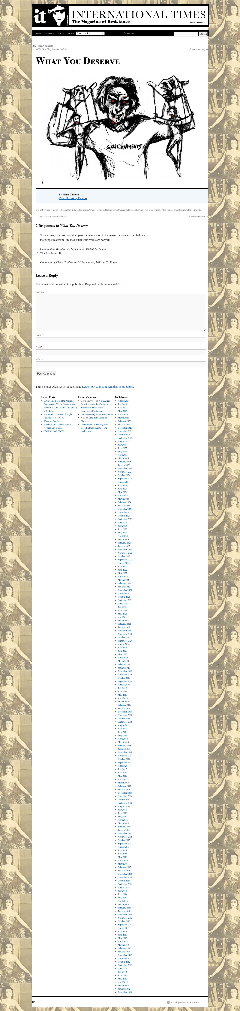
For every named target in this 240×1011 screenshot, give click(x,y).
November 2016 (125, 796)
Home (39, 33)
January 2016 (124, 829)
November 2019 (125, 674)
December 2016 (125, 792)
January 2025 (124, 464)
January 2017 (124, 789)
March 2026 (123, 417)
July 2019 (122, 687)
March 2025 (123, 458)
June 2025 (122, 447)
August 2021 (124, 603)
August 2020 (124, 643)
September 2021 (125, 600)
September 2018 (125, 721)
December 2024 (125, 468)
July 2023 (122, 525)
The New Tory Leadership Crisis (52, 49)
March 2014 (123, 904)
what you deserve (169, 209)
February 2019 (124, 704)
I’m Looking (98, 410)
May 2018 (122, 735)
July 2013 (122, 931)
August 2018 (124, 725)
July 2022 (122, 566)
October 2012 (124, 961)
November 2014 (125, 877)
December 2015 (125, 833)
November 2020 (125, 633)
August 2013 (124, 927)
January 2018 (124, 748)
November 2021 (125, 593)
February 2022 (124, 583)
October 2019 (124, 677)
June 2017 (122, 772)
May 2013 (122, 937)
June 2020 (122, 650)
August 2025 (124, 441)
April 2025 (123, 454)
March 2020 (123, 660)
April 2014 (123, 900)
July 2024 (122, 485)
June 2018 (122, 731)
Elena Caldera (119, 209)
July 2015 (122, 850)
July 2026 (122, 404)
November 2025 (125, 431)
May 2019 (122, 694)
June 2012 (122, 975)
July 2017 (122, 769)
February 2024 (124, 502)
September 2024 (125, 478)
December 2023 (125, 508)
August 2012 (124, 968)
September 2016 (125, 802)
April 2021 (123, 616)
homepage (83, 209)
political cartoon (133, 209)
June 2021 (122, 610)
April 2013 (123, 941)
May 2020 (122, 654)
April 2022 (123, 576)
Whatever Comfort (52, 420)
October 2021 (124, 596)
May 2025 (122, 451)
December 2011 (125, 992)
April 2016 (123, 819)
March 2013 (123, 944)
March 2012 (123, 985)
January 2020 (124, 667)
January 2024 (124, 505)
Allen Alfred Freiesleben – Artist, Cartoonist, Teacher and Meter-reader (95, 404)
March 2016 (123, 823)
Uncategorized (95, 209)
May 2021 (122, 613)
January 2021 (124, 627)
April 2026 (123, 414)
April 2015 (123, 860)
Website (39, 359)
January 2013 (124, 951)
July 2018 (122, 728)
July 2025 (122, 444)
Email (39, 346)
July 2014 (122, 890)
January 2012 (124, 988)
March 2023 (123, 539)
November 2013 (125, 917)
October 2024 (124, 474)
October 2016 (124, 799)
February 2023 (124, 542)
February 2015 (124, 867)
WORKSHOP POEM (54, 431)
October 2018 (124, 718)
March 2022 (123, 579)
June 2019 (122, 691)
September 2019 (125, 681)
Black (83, 414)
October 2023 (124, 515)
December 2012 (125, 954)
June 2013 (122, 934)
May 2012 (122, 978)
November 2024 (125, 471)
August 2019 (124, 684)
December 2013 (125, 914)
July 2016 (122, 809)
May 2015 (122, 856)
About (71, 33)
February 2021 (124, 623)
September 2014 (125, 883)
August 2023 (124, 522)
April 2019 (123, 698)
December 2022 (125, 549)
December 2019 (125, 670)
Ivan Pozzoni (86, 424)
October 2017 (124, 758)
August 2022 (124, 562)
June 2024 (122, 488)
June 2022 (122, 569)
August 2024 (124, 481)
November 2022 (125, 552)
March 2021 (123, 620)
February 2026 (124, 420)
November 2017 (125, 755)
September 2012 (125, 965)
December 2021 (125, 589)
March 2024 (123, 498)
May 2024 (122, 491)
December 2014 (125, 873)
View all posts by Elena (73, 198)
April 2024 (123, 495)
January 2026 (124, 424)
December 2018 (125, 711)
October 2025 (124, 434)
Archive (50, 33)
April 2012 (123, 981)
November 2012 (125, 958)
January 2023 (124, 545)
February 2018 (124, 745)
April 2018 (123, 738)
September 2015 (125, 843)
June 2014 (122, 894)
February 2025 (124, 461)
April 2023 (123, 535)
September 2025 (125, 437)
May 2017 (122, 775)
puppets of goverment (150, 209)
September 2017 (125, 762)
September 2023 (125, 518)
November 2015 (125, 836)
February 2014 (124, 907)
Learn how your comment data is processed (107, 386)
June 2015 (122, 853)
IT (33, 1002)
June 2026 (122, 407)
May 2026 (122, 410)
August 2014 (124, 887)
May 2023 (122, 532)
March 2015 (123, 863)
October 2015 (124, 839)
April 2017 (123, 779)
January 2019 (124, 708)
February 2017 (124, 785)
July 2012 (122, 971)
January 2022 (124, 586)
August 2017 (124, 765)
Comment (40, 291)
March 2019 (123, 701)
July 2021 (122, 606)
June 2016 (122, 812)
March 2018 (123, 741)
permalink (195, 209)
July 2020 (122, 647)
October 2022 (124, 556)
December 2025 (125, 427)
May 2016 (122, 816)
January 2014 (124, 910)
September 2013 (125, 924)
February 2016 (124, 826)
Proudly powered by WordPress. (185, 1002)
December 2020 (125, 630)
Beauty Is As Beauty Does (101, 414)
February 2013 (124, 948)
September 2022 (125, 559)
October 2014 (124, 880)
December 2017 (125, 752)
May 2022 (122, 572)
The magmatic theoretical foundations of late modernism (94, 428)
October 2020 (124, 637)
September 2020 (125, 640)
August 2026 (124, 400)
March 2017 (123, 782)
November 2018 (125, 714)
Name (39, 334)
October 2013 (124, 921)
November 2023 (125, 512)
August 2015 (124, 846)
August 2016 (124, 806)
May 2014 (122, 897)
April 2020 (123, 657)
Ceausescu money (198, 49)
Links (61, 33)
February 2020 (124, 664)
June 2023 (122, 529)
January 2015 (124, 870)
